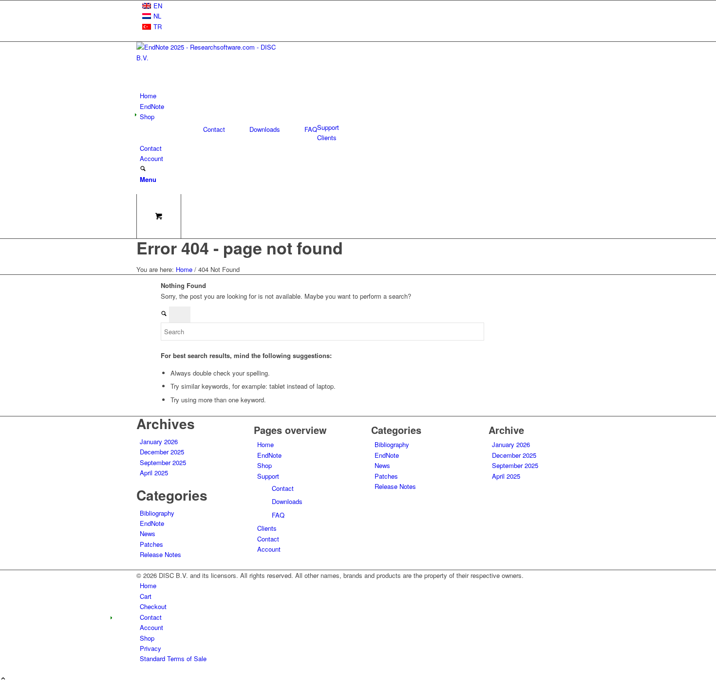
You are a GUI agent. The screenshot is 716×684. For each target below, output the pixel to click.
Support (268, 476)
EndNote (152, 523)
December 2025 (162, 451)
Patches (151, 544)
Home (265, 444)
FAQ (310, 129)
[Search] (143, 169)
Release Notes (160, 554)
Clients (267, 528)
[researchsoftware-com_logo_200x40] (209, 57)
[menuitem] (360, 5)
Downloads (264, 129)
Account (269, 549)
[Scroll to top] (3, 679)
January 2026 (159, 441)
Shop (264, 465)
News (147, 533)
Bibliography (157, 513)
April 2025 (154, 472)
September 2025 (163, 462)
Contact (214, 129)
